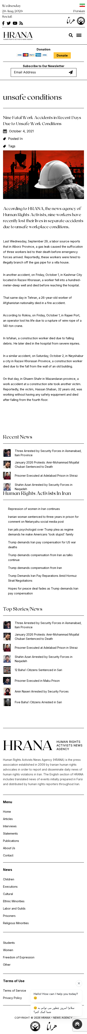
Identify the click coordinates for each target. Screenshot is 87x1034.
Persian (79, 11)
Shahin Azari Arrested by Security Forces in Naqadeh (43, 487)
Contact (8, 855)
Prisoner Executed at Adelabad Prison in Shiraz (46, 475)
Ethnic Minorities (13, 901)
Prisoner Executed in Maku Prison (37, 680)
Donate (62, 55)
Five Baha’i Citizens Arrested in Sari (38, 702)
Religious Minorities (16, 923)
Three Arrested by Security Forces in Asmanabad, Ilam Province (48, 453)
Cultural (8, 894)
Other (7, 964)
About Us (9, 848)
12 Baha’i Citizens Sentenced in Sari (38, 670)
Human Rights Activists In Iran (37, 493)
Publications (11, 840)
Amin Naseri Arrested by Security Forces (42, 691)
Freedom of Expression (18, 957)
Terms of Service (14, 990)
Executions (10, 886)
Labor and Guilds (14, 908)
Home (7, 811)
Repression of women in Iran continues (34, 509)
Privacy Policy (12, 998)
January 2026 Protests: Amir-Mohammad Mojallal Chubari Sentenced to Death (47, 464)
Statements (10, 833)
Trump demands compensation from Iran (35, 567)
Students (9, 942)
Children (8, 879)
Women (8, 950)
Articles (8, 819)
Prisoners (9, 915)
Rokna (26, 315)
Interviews (10, 826)
